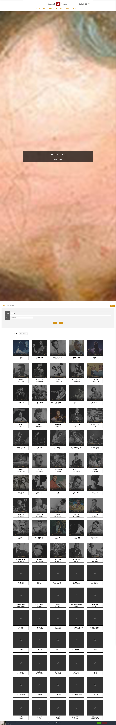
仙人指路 (21, 627)
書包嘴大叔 (21, 402)
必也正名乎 (58, 649)
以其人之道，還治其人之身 (58, 402)
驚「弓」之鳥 (57, 627)
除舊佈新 (58, 514)
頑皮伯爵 (95, 559)
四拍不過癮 (39, 559)
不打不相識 (58, 559)
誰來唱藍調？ (76, 559)
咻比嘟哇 (58, 380)
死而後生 (21, 357)
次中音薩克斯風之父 (21, 604)
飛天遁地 (21, 424)
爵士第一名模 (76, 537)
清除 (61, 322)
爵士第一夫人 (76, 469)
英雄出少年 (39, 447)
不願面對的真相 (95, 537)
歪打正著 (95, 469)
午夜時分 (58, 447)
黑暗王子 (76, 402)
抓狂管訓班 (39, 672)
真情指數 (21, 469)
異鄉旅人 (21, 537)
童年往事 (76, 672)
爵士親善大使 (39, 380)
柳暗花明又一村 (95, 424)
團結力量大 (95, 492)
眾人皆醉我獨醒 (95, 447)
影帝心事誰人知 (39, 537)
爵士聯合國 (21, 514)
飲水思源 (39, 717)
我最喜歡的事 (39, 357)
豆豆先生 (95, 582)
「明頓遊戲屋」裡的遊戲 (76, 627)
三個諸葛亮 (39, 694)
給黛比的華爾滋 (21, 694)
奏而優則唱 (95, 604)
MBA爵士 (57, 492)
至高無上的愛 (76, 357)
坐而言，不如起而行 (58, 357)
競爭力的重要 (76, 582)
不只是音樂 (39, 469)
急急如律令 (95, 402)
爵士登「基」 (94, 694)
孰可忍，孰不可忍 (76, 380)
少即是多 (39, 582)
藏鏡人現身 (21, 492)
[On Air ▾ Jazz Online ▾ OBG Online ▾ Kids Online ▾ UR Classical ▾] (11, 722)
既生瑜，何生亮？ (57, 582)
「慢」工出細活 (39, 402)
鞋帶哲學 (21, 380)
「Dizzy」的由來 (95, 514)
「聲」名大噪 (76, 424)
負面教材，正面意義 (76, 604)
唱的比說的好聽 (58, 469)
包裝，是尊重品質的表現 (76, 447)
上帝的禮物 (58, 424)
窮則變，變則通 (21, 447)
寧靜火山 (95, 672)
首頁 (4, 305)
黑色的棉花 (76, 492)
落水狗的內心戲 (76, 649)
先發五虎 (58, 717)
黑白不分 (39, 492)
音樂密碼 (95, 649)
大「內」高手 (57, 537)
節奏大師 (21, 717)
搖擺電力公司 (20, 582)
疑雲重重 (58, 604)
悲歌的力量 (58, 672)
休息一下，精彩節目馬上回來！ (55, 722)
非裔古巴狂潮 (39, 514)
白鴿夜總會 (95, 717)
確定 (55, 322)
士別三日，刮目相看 (95, 627)
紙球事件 (76, 514)
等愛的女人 (39, 424)
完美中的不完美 (39, 604)
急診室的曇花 (39, 627)
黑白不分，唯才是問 (76, 694)
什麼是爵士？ (94, 380)
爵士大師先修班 (76, 717)
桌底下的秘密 (57, 694)
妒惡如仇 (21, 672)
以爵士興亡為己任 (20, 559)
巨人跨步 (95, 357)
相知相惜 (21, 649)
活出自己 (39, 649)
